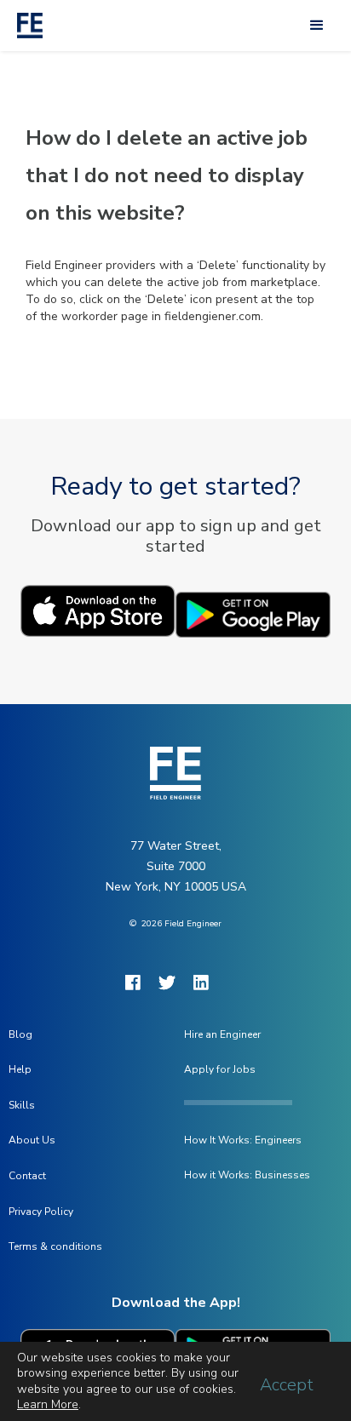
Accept (287, 1385)
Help (20, 1069)
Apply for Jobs (220, 1069)
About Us (32, 1140)
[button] (316, 25)
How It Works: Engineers (243, 1140)
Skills (22, 1105)
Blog (20, 1034)
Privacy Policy (41, 1211)
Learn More (47, 1404)
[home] (26, 25)
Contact (27, 1176)
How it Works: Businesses (247, 1175)
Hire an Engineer (222, 1034)
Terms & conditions (55, 1246)
